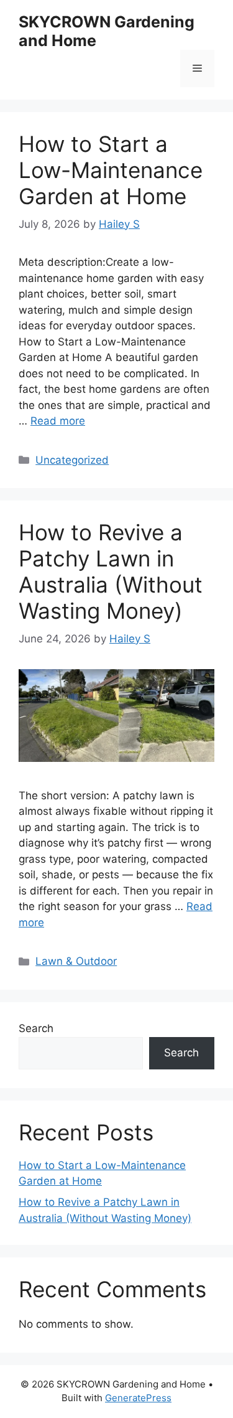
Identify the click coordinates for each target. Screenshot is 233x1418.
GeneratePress (138, 1398)
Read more (57, 421)
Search (36, 1028)
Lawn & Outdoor (76, 961)
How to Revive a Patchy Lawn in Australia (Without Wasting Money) (111, 571)
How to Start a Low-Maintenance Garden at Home (111, 170)
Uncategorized (72, 460)
